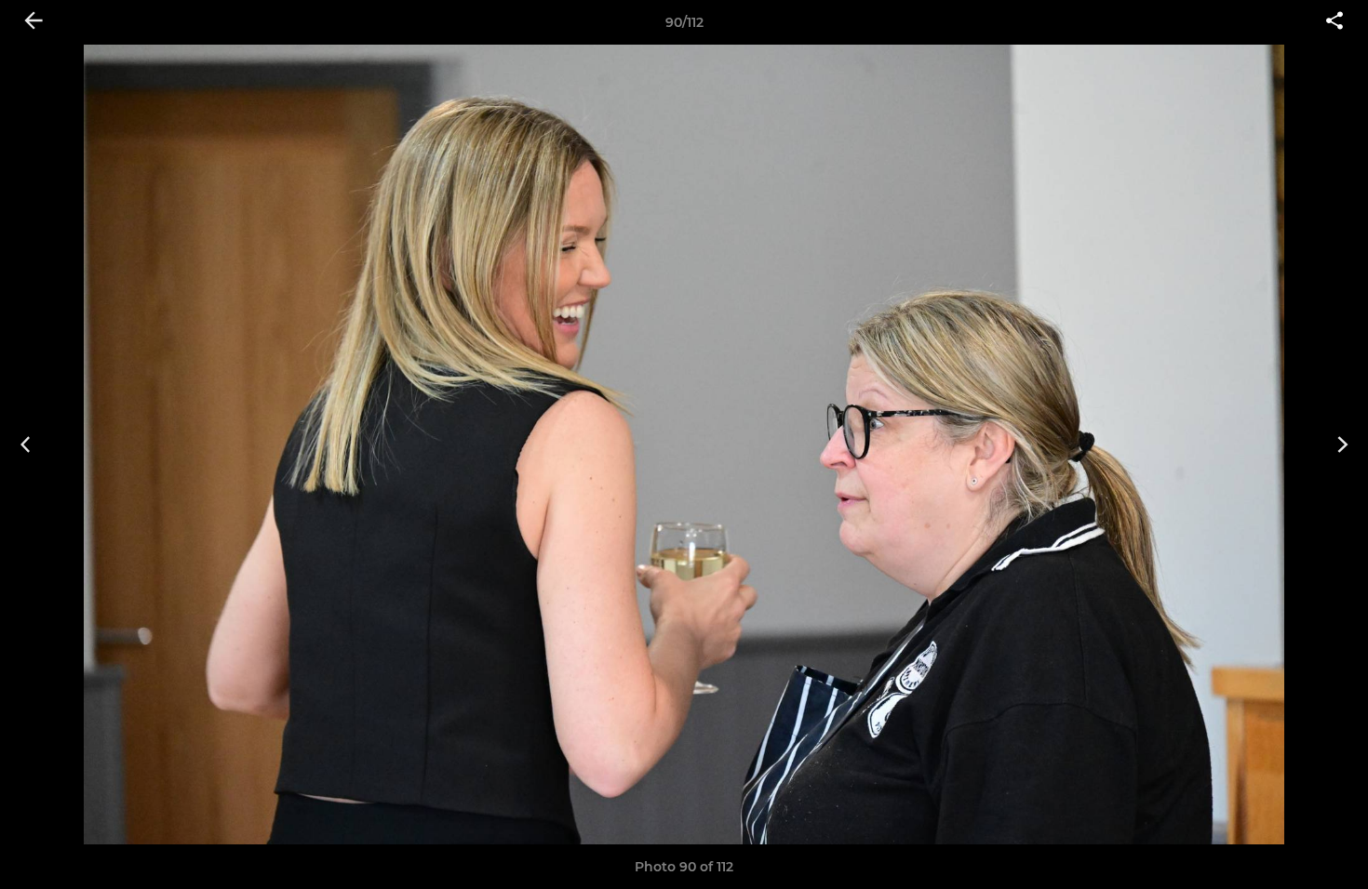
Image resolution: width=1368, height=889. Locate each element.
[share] (1334, 22)
